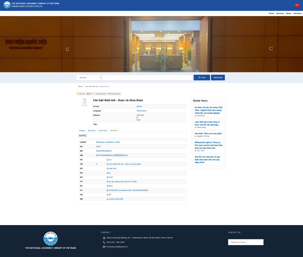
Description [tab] (92, 130)
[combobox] (147, 77)
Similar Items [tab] (103, 130)
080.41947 (111, 242)
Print (90, 94)
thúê (138, 120)
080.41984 (120, 242)
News (288, 13)
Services (280, 13)
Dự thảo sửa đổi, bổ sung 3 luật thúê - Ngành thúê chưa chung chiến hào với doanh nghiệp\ (209, 110)
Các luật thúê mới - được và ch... (97, 86)
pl (137, 117)
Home (271, 13)
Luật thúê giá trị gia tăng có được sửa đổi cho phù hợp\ (207, 123)
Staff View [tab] (113, 130)
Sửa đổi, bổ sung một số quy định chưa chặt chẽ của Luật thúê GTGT (207, 160)
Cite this (82, 94)
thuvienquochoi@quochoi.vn (117, 246)
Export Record (101, 94)
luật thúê (140, 115)
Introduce (298, 13)
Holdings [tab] (82, 130)
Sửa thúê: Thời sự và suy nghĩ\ (208, 133)
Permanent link (115, 94)
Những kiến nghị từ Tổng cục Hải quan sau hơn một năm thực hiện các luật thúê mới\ (209, 145)
